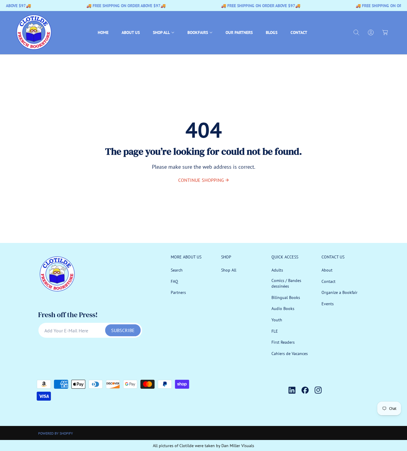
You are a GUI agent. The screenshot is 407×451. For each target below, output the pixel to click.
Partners (178, 292)
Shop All (228, 270)
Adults (277, 270)
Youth (276, 320)
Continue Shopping (201, 180)
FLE (274, 331)
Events (327, 303)
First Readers (283, 342)
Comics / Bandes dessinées (286, 283)
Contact (328, 281)
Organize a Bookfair (339, 292)
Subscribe (123, 330)
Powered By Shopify (55, 433)
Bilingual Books (285, 297)
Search (177, 270)
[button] (163, 33)
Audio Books (282, 308)
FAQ (174, 281)
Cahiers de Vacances (289, 353)
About (327, 270)
